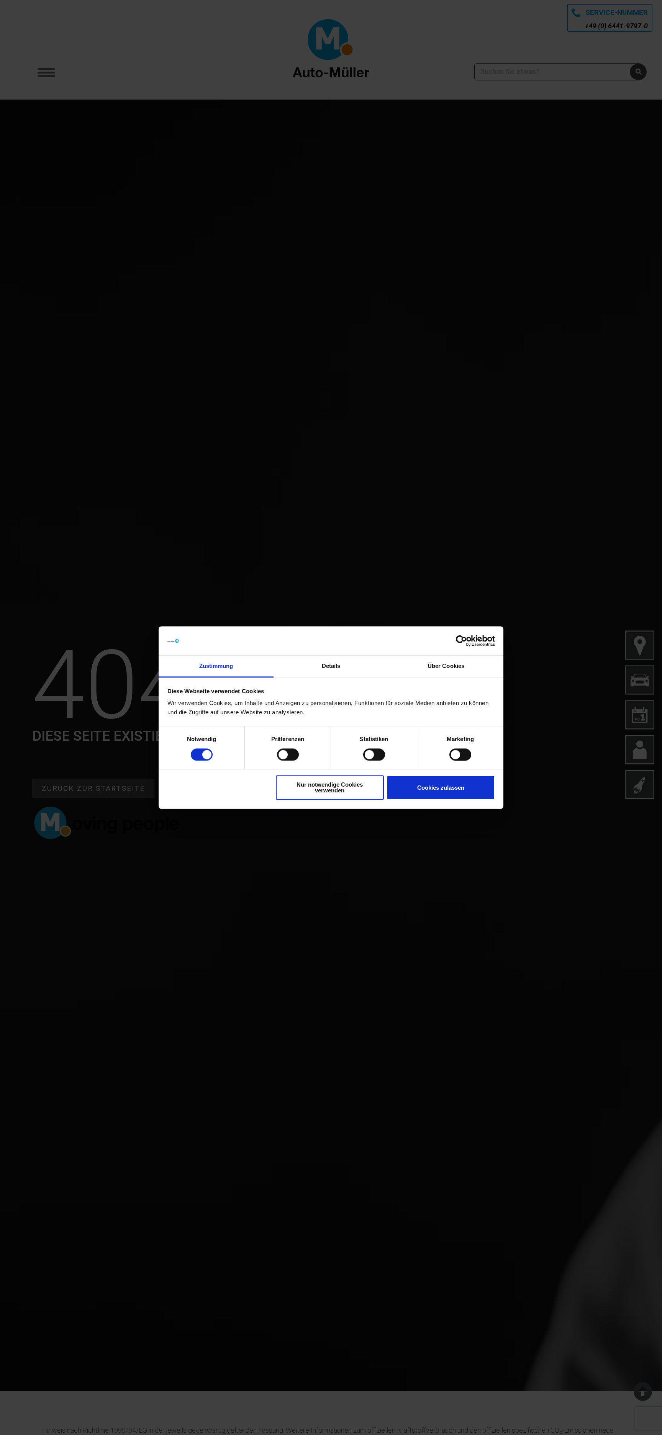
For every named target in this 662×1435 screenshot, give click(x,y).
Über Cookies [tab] (446, 666)
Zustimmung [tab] (216, 666)
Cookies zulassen (440, 787)
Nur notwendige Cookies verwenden (330, 788)
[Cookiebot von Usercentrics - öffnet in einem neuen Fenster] (461, 640)
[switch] (288, 754)
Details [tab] (331, 666)
